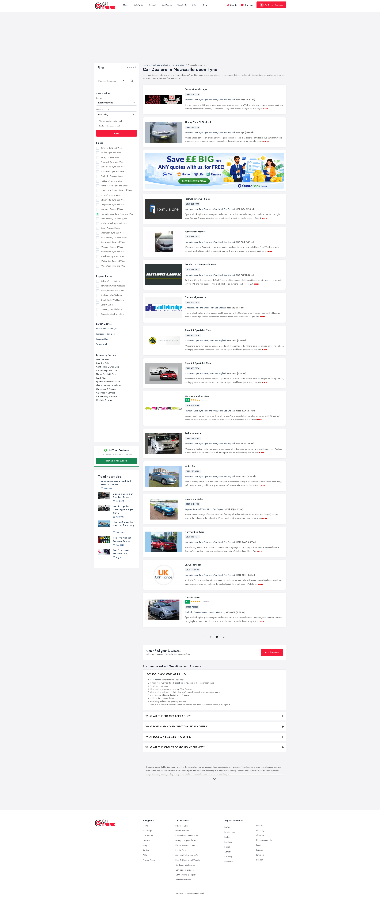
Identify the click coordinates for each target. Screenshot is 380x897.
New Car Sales (102, 359)
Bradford (228, 841)
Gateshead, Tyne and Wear (113, 171)
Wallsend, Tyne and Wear (112, 247)
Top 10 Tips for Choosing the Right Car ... (123, 509)
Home (126, 4)
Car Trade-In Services (105, 392)
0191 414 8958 (192, 504)
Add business (272, 652)
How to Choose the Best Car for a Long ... (123, 525)
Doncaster (228, 861)
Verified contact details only (110, 121)
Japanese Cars (102, 339)
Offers (194, 4)
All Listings (147, 830)
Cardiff (227, 851)
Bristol (227, 846)
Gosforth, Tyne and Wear (112, 176)
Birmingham (229, 832)
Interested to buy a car (105, 333)
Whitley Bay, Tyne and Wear (113, 261)
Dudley (259, 825)
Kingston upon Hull (264, 840)
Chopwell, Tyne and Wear (112, 162)
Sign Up (249, 5)
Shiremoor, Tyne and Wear (112, 232)
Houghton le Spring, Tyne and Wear (116, 190)
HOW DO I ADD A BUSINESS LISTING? (166, 674)
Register (146, 850)
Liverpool (260, 854)
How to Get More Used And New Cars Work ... (116, 483)
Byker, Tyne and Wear (110, 157)
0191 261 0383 (192, 204)
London (259, 859)
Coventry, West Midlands (111, 309)
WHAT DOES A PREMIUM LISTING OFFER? (168, 737)
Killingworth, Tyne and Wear (113, 199)
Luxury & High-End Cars (106, 370)
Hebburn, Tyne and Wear (112, 180)
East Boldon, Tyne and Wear (113, 166)
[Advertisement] (190, 41)
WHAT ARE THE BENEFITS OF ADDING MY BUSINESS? (175, 747)
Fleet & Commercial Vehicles (108, 385)
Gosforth (188, 612)
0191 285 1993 (192, 127)
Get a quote (148, 835)
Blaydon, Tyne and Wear (111, 147)
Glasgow (260, 835)
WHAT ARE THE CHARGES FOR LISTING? (168, 716)
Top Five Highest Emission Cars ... (122, 539)
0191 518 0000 (192, 570)
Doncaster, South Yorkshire (112, 314)
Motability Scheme (104, 400)
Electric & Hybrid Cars (105, 374)
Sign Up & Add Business (116, 460)
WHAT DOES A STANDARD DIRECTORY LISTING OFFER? (176, 726)
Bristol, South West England (112, 300)
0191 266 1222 (192, 236)
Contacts (152, 4)
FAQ (145, 855)
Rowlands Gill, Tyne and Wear (114, 223)
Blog (205, 4)
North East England (226, 99)
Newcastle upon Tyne (194, 99)
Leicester (260, 849)
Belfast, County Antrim (110, 281)
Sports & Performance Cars (108, 381)
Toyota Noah (101, 344)
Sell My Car (139, 4)
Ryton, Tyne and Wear (110, 228)
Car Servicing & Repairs (106, 396)
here (157, 679)
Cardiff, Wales (107, 304)
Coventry (228, 856)
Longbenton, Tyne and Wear (113, 204)
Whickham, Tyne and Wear (112, 256)
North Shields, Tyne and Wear (114, 218)
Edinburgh (260, 830)
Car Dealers (167, 4)
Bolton (227, 837)
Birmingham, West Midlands (113, 285)
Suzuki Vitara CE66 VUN (107, 328)
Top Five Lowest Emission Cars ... (121, 552)
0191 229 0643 (192, 438)
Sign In (233, 5)
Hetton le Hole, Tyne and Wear (114, 185)
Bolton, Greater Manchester (113, 290)
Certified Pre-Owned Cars (107, 366)
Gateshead (189, 307)
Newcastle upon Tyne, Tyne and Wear (117, 213)
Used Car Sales (102, 363)
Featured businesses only (110, 126)
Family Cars (101, 377)
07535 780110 (192, 607)
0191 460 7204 (192, 335)
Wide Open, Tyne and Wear (113, 265)
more (265, 108)
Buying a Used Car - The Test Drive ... (123, 495)
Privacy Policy (149, 860)
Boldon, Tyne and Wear (111, 152)
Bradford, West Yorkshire (111, 295)
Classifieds (182, 4)
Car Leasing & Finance (106, 389)
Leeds (258, 845)
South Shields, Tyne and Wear (114, 237)
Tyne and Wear (210, 99)
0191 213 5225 (192, 94)
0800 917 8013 (192, 405)
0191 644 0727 (192, 269)
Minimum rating (102, 109)
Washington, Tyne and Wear (113, 251)
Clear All (131, 67)
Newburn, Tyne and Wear (112, 209)
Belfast (227, 827)
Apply (116, 133)
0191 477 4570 (192, 302)
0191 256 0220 (192, 471)
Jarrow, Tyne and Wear (111, 195)
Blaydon (188, 509)
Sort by (99, 98)
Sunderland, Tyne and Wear (113, 242)
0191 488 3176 (192, 537)
